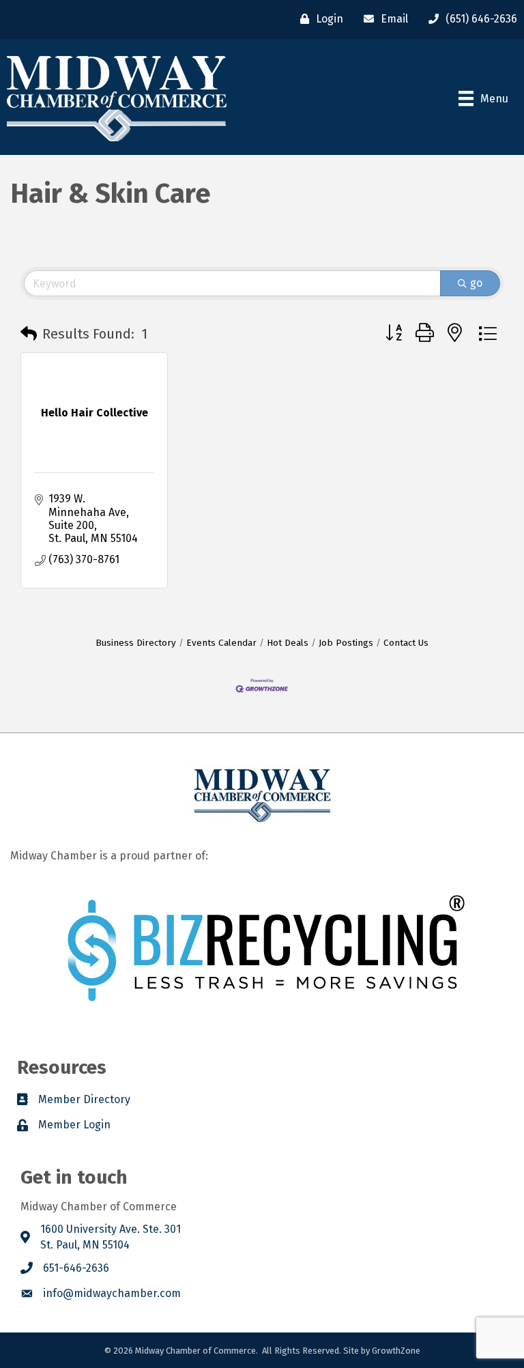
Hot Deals (287, 643)
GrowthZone (396, 1350)
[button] (28, 334)
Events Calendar (221, 643)
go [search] (476, 282)
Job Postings (346, 643)
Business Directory (136, 643)
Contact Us (405, 643)
